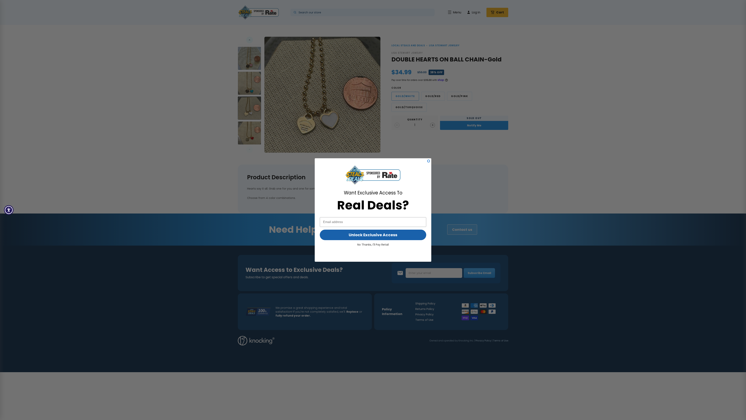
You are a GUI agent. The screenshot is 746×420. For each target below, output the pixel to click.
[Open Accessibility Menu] (9, 210)
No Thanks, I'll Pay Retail (373, 245)
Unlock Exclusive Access (373, 235)
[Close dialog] (428, 161)
